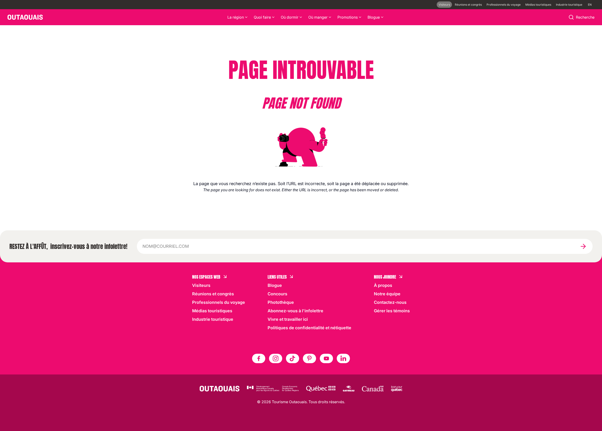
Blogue (374, 17)
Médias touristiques (538, 4)
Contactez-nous (390, 302)
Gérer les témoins (392, 310)
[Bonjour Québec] (396, 388)
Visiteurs (444, 4)
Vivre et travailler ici (288, 319)
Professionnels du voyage (504, 4)
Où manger (318, 17)
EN (590, 4)
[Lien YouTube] (326, 358)
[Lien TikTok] (292, 358)
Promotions (347, 17)
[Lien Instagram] (275, 358)
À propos (383, 285)
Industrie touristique (569, 4)
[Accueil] (25, 17)
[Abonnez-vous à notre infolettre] (583, 246)
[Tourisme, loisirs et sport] (320, 388)
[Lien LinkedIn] (343, 358)
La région (235, 17)
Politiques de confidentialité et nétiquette (309, 327)
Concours (277, 293)
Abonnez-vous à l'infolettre (295, 310)
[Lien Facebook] (258, 358)
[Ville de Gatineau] (348, 388)
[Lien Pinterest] (309, 358)
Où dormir (289, 17)
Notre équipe (387, 293)
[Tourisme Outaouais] (219, 388)
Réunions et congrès (468, 4)
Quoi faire (262, 17)
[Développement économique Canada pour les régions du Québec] (273, 388)
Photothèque (281, 302)
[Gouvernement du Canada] (373, 388)
